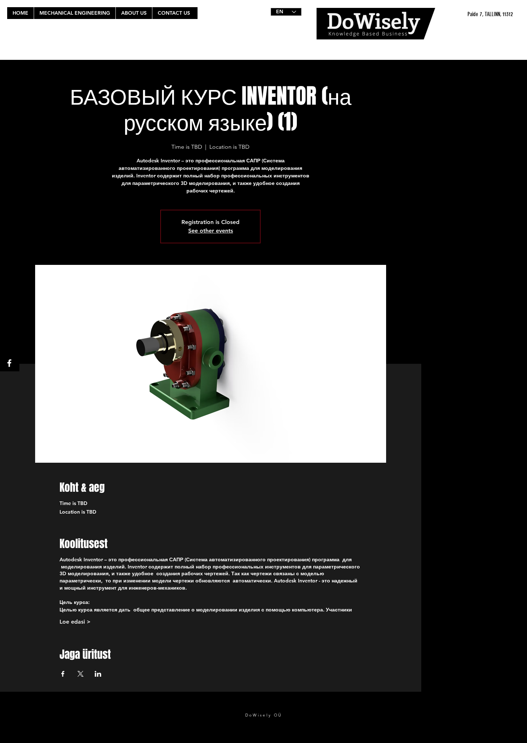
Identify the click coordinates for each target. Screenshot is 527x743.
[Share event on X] (80, 674)
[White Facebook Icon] (9, 363)
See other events (210, 230)
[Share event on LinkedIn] (98, 674)
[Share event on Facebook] (63, 674)
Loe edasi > (75, 621)
